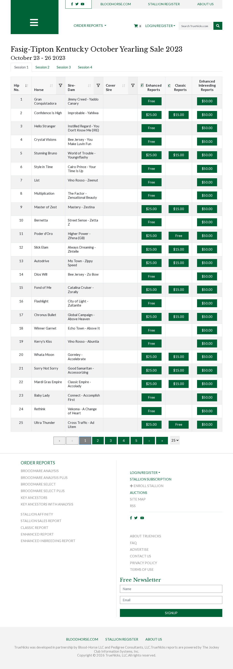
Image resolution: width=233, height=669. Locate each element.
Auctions (138, 493)
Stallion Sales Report (41, 521)
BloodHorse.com (116, 4)
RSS (133, 506)
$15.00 (178, 115)
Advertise (139, 549)
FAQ (133, 543)
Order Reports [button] (89, 25)
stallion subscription (150, 479)
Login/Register (159, 26)
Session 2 (42, 67)
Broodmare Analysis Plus (44, 478)
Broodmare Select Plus (43, 491)
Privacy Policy (143, 563)
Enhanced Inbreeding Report (48, 541)
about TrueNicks (145, 536)
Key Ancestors (34, 498)
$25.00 (151, 115)
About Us (205, 4)
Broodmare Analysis (40, 471)
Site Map (138, 499)
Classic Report (34, 528)
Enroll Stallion (148, 486)
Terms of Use (142, 569)
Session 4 (85, 67)
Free (151, 101)
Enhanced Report (37, 534)
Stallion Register (164, 4)
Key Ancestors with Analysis (47, 504)
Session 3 (64, 67)
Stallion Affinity (37, 514)
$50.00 (207, 101)
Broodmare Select (38, 484)
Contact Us (140, 556)
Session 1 (21, 67)
